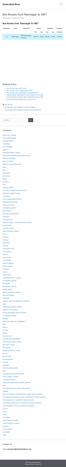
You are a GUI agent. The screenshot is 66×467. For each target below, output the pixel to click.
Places (5, 333)
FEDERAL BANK (8, 228)
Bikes (4, 167)
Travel (5, 414)
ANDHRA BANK (8, 141)
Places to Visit (7, 336)
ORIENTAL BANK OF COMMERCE (14, 321)
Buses (5, 179)
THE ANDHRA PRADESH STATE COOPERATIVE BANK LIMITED (24, 397)
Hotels (5, 272)
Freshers (6, 237)
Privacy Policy (29, 464)
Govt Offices (7, 251)
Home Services (8, 266)
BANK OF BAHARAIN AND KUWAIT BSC (16, 155)
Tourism (5, 409)
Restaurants (7, 356)
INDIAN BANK (7, 289)
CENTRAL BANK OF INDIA (12, 193)
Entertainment (7, 219)
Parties (5, 327)
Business (6, 182)
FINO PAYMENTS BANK (11, 231)
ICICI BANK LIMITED (9, 281)
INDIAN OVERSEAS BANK (11, 292)
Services (5, 362)
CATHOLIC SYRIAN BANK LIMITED (14, 190)
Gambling (6, 243)
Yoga (4, 435)
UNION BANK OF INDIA (11, 420)
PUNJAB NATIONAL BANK (12, 342)
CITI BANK (6, 196)
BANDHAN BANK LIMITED (12, 152)
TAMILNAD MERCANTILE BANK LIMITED (16, 382)
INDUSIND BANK (8, 295)
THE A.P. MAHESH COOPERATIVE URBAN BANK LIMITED (22, 394)
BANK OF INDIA (8, 161)
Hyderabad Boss (11, 4)
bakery (5, 150)
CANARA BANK (8, 187)
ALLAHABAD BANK (9, 138)
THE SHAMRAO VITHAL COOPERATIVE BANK (18, 406)
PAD (4, 324)
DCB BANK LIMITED (9, 208)
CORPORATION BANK (10, 202)
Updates (6, 426)
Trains (5, 412)
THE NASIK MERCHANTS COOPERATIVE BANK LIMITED (22, 403)
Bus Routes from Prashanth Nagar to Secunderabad (23, 110)
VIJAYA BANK (7, 429)
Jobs (4, 304)
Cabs (4, 185)
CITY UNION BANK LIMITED (12, 199)
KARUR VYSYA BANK (10, 310)
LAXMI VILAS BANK (9, 315)
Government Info (8, 249)
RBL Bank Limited (9, 345)
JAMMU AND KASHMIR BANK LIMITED (16, 301)
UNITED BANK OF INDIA (11, 423)
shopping (6, 365)
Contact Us (37, 464)
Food (4, 234)
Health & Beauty (8, 263)
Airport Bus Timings (9, 135)
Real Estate (6, 348)
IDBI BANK (6, 283)
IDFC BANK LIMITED (9, 286)
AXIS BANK (6, 144)
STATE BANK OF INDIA (10, 377)
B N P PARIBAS (8, 147)
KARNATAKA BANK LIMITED (12, 307)
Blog (4, 170)
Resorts (5, 353)
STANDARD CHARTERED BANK (13, 374)
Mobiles (5, 318)
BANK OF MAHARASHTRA (12, 164)
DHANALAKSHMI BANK (11, 214)
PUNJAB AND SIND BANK (11, 339)
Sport (4, 371)
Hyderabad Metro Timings (12, 278)
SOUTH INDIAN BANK (10, 368)
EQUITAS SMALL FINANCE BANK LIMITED (17, 222)
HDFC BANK (7, 260)
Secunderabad (8, 359)
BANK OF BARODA (9, 158)
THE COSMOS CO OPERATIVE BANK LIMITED (18, 400)
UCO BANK (6, 417)
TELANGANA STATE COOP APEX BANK (16, 388)
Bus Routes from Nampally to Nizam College (20, 107)
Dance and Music (9, 205)
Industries (6, 298)
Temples (5, 391)
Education (6, 217)
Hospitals (6, 269)
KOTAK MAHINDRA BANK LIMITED (14, 313)
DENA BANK (7, 211)
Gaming (5, 246)
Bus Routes (9, 104)
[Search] (30, 120)
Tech (4, 385)
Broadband (6, 173)
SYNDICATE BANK (9, 380)
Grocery (5, 254)
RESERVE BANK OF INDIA (11, 350)
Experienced (7, 225)
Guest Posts (7, 257)
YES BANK (6, 432)
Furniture (6, 240)
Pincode (5, 330)
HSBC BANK (7, 275)
